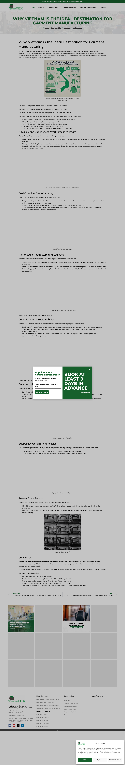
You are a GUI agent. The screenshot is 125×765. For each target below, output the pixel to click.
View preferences (115, 760)
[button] (89, 369)
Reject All (100, 760)
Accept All (84, 760)
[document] (62, 382)
